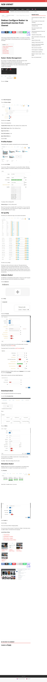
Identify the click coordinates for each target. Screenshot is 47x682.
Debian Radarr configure (8, 538)
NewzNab (12, 345)
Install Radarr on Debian (8, 536)
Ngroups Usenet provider (36, 40)
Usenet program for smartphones (37, 49)
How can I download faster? (36, 57)
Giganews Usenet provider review (37, 42)
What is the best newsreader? (37, 47)
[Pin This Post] (14, 33)
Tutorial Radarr (7, 534)
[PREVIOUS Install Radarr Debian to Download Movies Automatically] (8, 603)
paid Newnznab (18, 348)
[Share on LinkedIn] (10, 33)
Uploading (12, 9)
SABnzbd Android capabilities (37, 51)
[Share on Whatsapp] (25, 33)
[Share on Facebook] (3, 33)
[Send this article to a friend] (17, 33)
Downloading (4, 9)
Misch (27, 9)
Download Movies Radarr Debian (10, 539)
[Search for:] (40, 11)
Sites (22, 9)
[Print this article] (21, 33)
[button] (1, 7)
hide (7, 44)
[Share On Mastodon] (28, 33)
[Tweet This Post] (6, 33)
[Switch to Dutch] (32, 9)
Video (17, 9)
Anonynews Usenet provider (36, 34)
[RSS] (46, 1)
